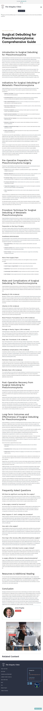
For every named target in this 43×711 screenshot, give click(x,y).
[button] (41, 7)
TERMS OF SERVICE (4, 690)
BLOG (2, 682)
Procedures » (11, 30)
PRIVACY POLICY (4, 687)
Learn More (18, 610)
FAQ (2, 685)
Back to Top (37, 708)
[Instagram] (22, 2)
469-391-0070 (23, 1)
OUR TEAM (3, 671)
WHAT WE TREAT (4, 668)
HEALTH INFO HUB (4, 679)
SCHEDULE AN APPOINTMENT (6, 674)
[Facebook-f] (20, 2)
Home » (3, 30)
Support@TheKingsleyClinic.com (34, 674)
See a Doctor (12, 634)
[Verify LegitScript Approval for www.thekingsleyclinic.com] (37, 684)
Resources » (7, 30)
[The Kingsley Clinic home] (11, 8)
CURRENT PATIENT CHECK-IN (6, 676)
